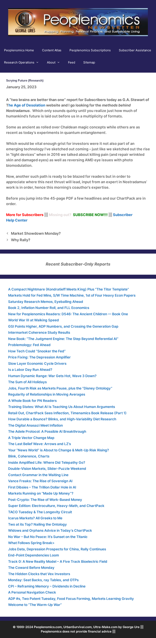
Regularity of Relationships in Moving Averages (46, 394)
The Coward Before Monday (31, 568)
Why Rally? (20, 240)
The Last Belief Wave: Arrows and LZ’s (39, 444)
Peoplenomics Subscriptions (90, 50)
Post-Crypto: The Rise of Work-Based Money (45, 500)
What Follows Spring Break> (31, 543)
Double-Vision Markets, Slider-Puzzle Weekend (47, 469)
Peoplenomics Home (19, 50)
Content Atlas (51, 50)
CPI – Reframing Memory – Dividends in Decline (47, 586)
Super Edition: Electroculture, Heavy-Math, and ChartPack (56, 506)
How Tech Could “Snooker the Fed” (37, 351)
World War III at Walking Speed (33, 320)
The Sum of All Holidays (27, 382)
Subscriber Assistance (135, 50)
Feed (71, 62)
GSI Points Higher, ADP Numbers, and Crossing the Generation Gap (63, 326)
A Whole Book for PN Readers (32, 401)
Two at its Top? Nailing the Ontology (37, 524)
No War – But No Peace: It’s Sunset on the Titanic (48, 537)
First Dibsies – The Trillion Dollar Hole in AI (42, 487)
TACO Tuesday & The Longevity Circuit (40, 512)
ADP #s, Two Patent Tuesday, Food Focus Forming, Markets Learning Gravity (71, 599)
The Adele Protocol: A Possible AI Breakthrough (47, 431)
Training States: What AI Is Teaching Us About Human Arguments (61, 407)
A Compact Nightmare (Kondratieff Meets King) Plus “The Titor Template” (68, 289)
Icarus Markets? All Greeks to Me (35, 518)
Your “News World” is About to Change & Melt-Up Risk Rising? (58, 450)
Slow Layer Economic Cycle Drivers (37, 363)
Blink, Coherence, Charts (28, 456)
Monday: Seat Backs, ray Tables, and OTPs (43, 580)
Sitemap (89, 62)
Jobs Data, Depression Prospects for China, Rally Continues (57, 549)
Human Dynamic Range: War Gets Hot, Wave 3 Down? (52, 376)
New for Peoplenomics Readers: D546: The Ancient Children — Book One (68, 314)
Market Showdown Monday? (36, 233)
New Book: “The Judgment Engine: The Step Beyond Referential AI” (63, 339)
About (51, 62)
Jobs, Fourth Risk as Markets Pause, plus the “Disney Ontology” (60, 388)
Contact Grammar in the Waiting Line (38, 475)
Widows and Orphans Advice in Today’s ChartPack (50, 530)
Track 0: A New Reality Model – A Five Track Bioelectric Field (57, 561)
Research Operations (19, 62)
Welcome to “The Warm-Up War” (35, 605)
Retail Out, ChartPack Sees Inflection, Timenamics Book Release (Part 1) (67, 413)
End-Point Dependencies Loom (33, 555)
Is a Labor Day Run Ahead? (30, 370)
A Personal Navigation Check (32, 592)
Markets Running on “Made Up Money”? (40, 493)
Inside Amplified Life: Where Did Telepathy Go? (46, 462)
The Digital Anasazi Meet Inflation (35, 425)
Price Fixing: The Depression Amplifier (39, 357)
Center (21, 220)
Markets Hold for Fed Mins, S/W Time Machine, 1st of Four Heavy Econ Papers (71, 295)
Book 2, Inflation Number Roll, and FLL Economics (48, 308)
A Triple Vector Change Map (31, 438)
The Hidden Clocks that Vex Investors (39, 574)
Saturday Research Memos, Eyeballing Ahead (45, 302)
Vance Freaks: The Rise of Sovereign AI (40, 481)
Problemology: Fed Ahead (29, 345)
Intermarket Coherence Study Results (39, 332)
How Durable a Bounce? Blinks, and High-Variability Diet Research (62, 419)
